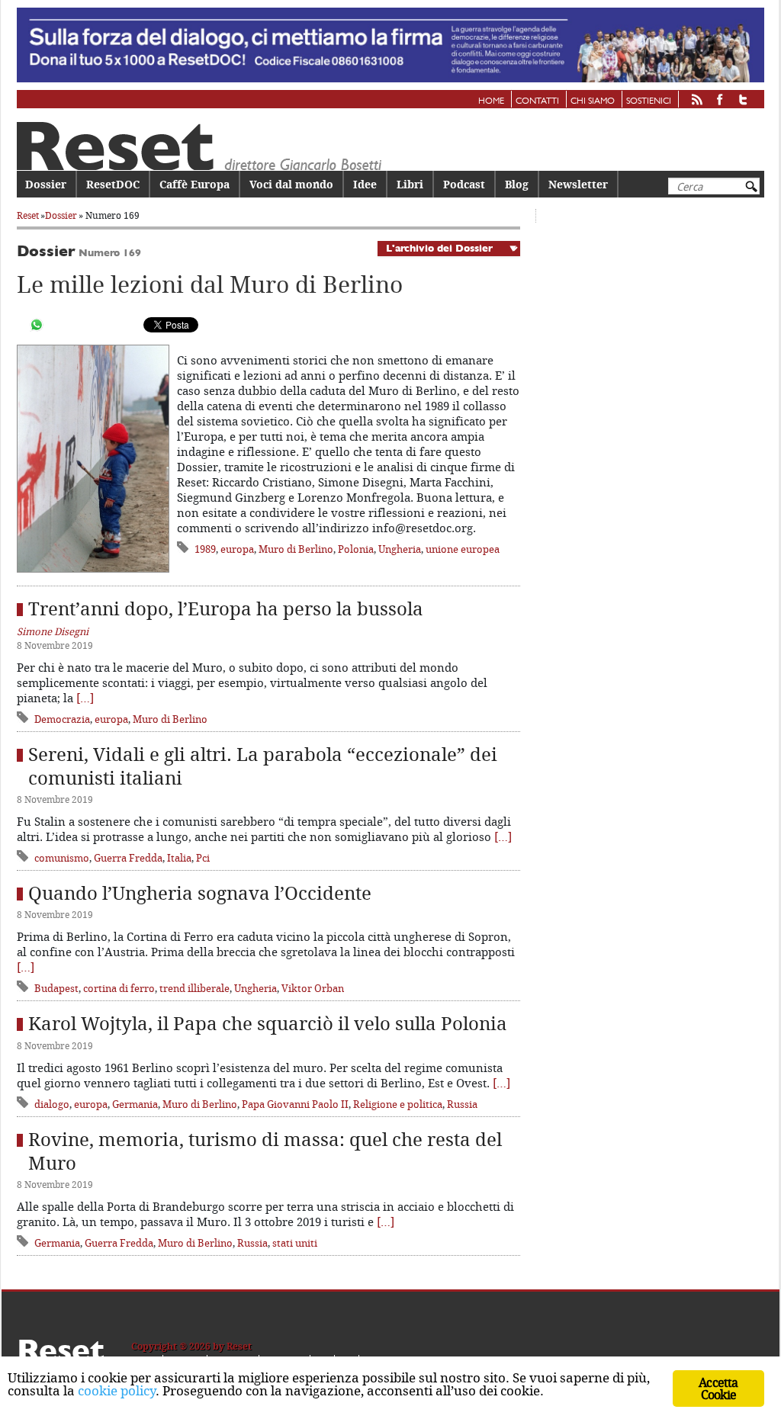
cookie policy (117, 1390)
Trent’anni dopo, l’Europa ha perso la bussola (225, 608)
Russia (462, 1104)
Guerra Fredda (128, 858)
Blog (517, 184)
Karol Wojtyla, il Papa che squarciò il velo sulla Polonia (267, 1023)
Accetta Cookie (718, 1388)
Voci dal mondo (291, 184)
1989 (205, 549)
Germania (135, 1104)
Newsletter (578, 184)
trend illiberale (194, 988)
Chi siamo (592, 101)
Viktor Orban (312, 988)
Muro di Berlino (296, 549)
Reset (28, 215)
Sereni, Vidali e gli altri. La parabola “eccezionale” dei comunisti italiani (262, 766)
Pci (203, 858)
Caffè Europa (194, 184)
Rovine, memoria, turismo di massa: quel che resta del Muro (265, 1151)
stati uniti (294, 1243)
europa (237, 549)
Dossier (45, 184)
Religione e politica (397, 1104)
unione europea (463, 549)
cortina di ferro (119, 988)
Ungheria (399, 549)
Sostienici (648, 101)
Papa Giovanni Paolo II (295, 1104)
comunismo (61, 858)
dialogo (51, 1104)
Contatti (537, 101)
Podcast (464, 184)
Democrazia (62, 719)
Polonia (356, 549)
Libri (410, 184)
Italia (179, 858)
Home (491, 101)
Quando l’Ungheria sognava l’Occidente (199, 893)
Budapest (56, 988)
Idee (365, 184)
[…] (85, 697)
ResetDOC (113, 184)
